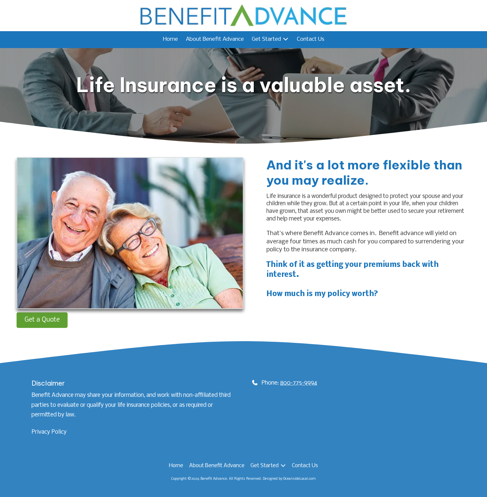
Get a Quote (42, 320)
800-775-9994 (298, 383)
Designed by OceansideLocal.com (289, 479)
